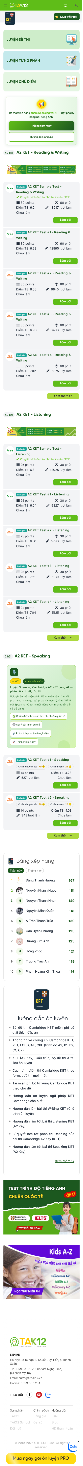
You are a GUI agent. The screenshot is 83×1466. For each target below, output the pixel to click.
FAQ (55, 1416)
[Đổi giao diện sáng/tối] (65, 5)
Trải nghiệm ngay (41, 125)
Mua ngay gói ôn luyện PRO (41, 1458)
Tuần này (16, 870)
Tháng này (35, 870)
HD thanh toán (62, 1428)
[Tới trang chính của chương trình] (10, 18)
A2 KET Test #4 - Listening (43, 602)
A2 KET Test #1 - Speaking (43, 760)
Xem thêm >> (63, 396)
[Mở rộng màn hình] (76, 5)
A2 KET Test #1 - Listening (43, 494)
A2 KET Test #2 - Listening (43, 530)
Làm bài (65, 220)
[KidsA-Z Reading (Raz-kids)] (41, 1298)
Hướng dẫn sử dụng (41, 136)
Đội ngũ (15, 1428)
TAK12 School (20, 1422)
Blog (55, 1422)
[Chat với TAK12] (73, 1451)
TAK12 (14, 1416)
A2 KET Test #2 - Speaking (43, 797)
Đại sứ (38, 1422)
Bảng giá (39, 1416)
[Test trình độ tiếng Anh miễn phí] (41, 1207)
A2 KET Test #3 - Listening (43, 566)
